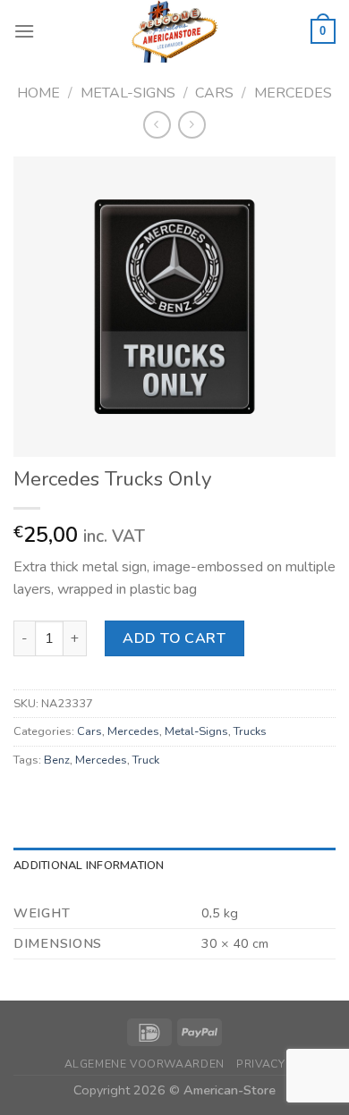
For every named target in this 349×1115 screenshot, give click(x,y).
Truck (145, 760)
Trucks (250, 731)
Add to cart (174, 638)
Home (38, 93)
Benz (57, 760)
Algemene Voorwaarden (144, 1064)
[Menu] (24, 31)
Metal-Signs (128, 93)
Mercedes (293, 93)
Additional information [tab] (89, 865)
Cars (214, 93)
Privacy (260, 1064)
